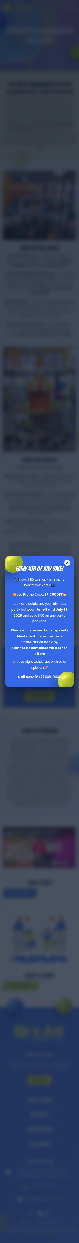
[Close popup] (67, 563)
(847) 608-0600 (48, 676)
